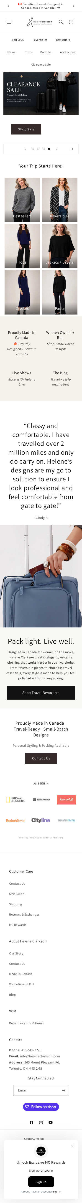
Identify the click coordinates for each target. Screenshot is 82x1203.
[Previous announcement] (8, 6)
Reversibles (40, 40)
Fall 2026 (18, 40)
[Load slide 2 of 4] (38, 149)
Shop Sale (26, 129)
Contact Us (41, 758)
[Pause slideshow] (74, 149)
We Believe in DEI (21, 984)
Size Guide (16, 894)
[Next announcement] (74, 6)
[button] (9, 22)
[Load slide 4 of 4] (49, 149)
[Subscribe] (64, 1090)
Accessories (67, 52)
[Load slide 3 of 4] (43, 149)
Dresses (12, 52)
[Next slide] (57, 149)
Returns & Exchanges (24, 914)
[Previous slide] (25, 149)
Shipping (15, 904)
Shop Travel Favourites (40, 692)
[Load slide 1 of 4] (33, 149)
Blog (12, 994)
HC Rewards (18, 925)
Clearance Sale (41, 64)
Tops (28, 52)
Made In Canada (21, 974)
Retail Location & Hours (26, 1023)
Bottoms (45, 52)
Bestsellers (63, 40)
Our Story (16, 953)
